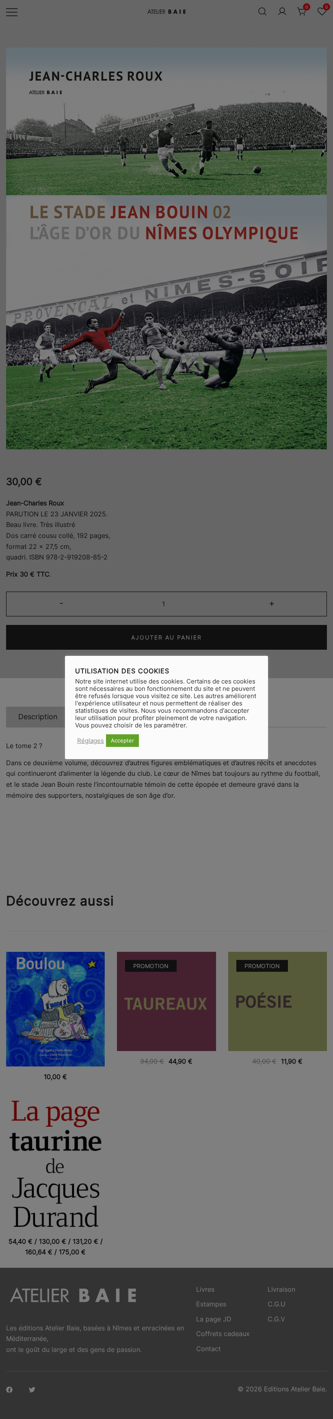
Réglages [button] (90, 740)
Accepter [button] (122, 740)
